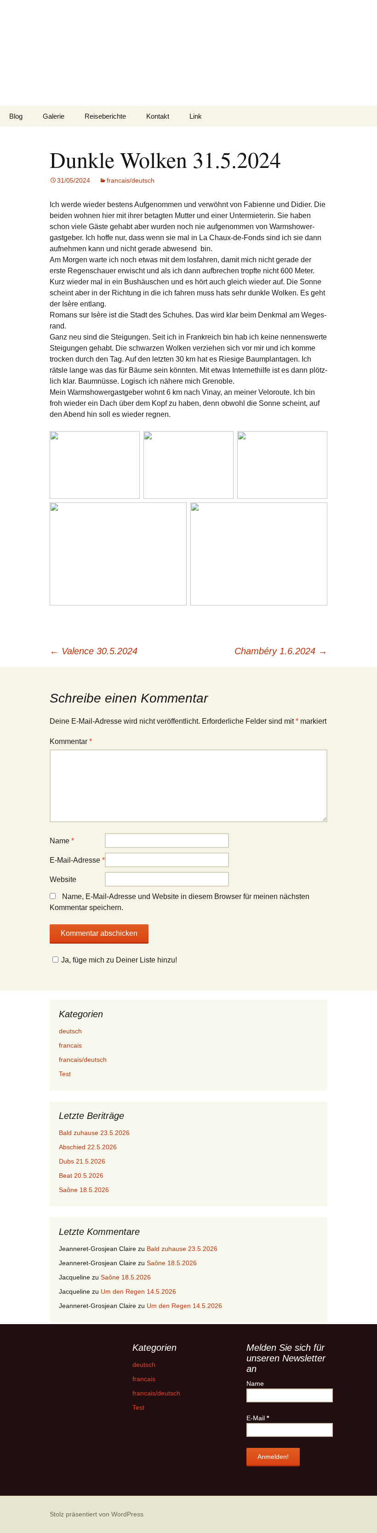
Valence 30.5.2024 (93, 651)
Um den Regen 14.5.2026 (138, 1291)
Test (65, 1074)
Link (195, 116)
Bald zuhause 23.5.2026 (94, 1132)
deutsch (70, 1031)
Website (63, 879)
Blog (16, 116)
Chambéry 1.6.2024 (280, 651)
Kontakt (157, 116)
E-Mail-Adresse (77, 860)
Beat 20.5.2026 (81, 1175)
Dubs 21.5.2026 (82, 1161)
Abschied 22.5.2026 (88, 1147)
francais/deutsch (130, 180)
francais (70, 1045)
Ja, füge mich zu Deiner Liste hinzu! (119, 960)
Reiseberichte (105, 116)
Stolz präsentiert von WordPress (96, 1514)
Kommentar (71, 741)
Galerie (53, 116)
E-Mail (257, 1418)
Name (62, 841)
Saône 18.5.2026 (84, 1189)
